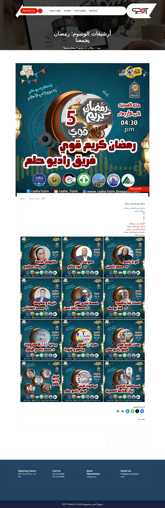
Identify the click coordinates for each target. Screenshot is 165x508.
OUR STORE (55, 10)
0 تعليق (23, 198)
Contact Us (91, 476)
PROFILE (93, 10)
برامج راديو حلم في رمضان (135, 203)
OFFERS (67, 10)
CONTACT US (29, 10)
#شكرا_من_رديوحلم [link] (137, 223)
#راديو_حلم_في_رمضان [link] (135, 229)
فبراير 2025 (135, 188)
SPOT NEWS (80, 10)
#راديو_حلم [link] (140, 226)
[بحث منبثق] (40, 10)
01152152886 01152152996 (58, 475)
